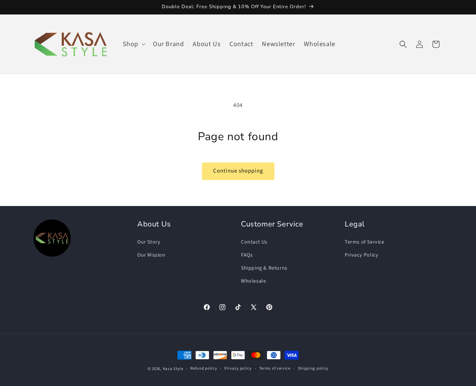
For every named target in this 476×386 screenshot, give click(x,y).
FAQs (247, 255)
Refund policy (203, 368)
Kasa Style (173, 368)
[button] (133, 44)
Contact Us (254, 242)
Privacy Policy (361, 255)
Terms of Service (365, 242)
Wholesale (253, 281)
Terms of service (274, 368)
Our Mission (151, 255)
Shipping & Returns (264, 268)
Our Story (148, 242)
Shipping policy (313, 368)
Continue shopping (238, 171)
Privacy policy (238, 368)
